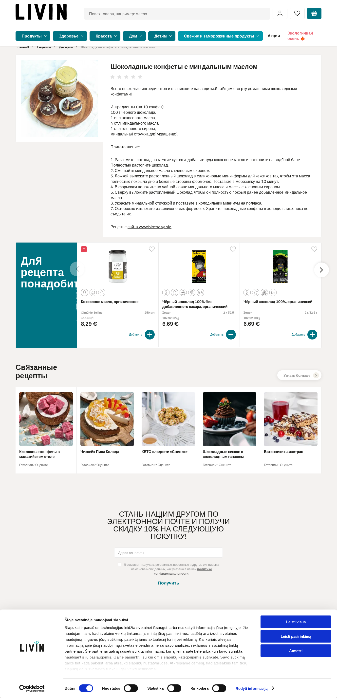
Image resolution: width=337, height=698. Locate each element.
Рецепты (44, 47)
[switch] (131, 688)
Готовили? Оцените (33, 465)
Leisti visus (296, 622)
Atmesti (295, 651)
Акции (274, 35)
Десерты (66, 47)
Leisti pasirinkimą (296, 636)
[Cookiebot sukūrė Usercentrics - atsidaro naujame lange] (32, 688)
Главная (22, 47)
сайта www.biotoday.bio (149, 226)
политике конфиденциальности (183, 571)
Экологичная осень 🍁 (300, 36)
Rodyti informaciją (252, 688)
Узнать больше (296, 375)
